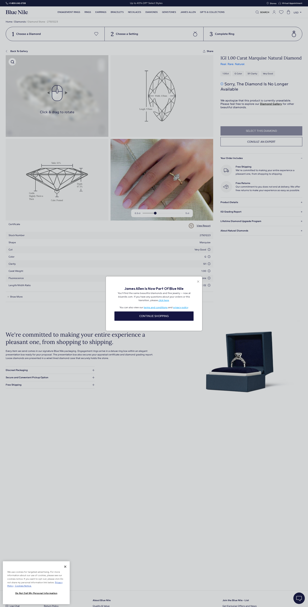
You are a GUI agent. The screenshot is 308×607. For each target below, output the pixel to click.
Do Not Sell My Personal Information (36, 593)
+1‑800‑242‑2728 (17, 3)
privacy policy (180, 307)
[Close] (65, 567)
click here (163, 300)
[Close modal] (198, 281)
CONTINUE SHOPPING (154, 316)
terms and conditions (156, 307)
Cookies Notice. (23, 585)
